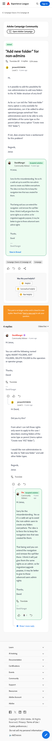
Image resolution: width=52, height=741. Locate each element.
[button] (15, 61)
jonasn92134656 (19, 67)
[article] (26, 366)
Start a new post (29, 313)
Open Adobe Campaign (23, 31)
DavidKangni (19, 162)
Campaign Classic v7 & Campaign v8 (16, 13)
